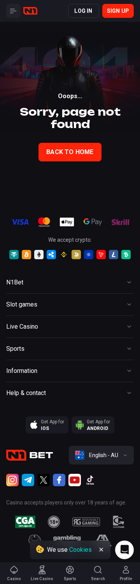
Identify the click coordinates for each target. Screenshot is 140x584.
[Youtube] (74, 480)
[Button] (13, 11)
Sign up (118, 11)
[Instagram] (12, 480)
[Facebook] (59, 480)
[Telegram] (28, 480)
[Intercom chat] (124, 550)
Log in (83, 11)
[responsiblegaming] (86, 522)
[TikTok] (90, 480)
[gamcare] (118, 522)
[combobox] (101, 455)
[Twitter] (43, 480)
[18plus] (54, 522)
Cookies (80, 549)
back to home (69, 152)
